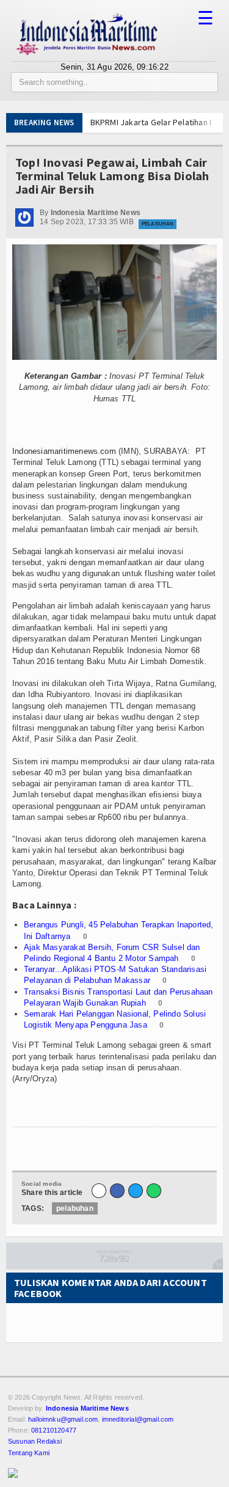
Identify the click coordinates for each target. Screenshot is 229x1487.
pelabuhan (74, 1208)
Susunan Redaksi (35, 1441)
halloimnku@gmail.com (63, 1419)
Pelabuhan (157, 224)
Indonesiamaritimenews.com (64, 451)
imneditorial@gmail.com (138, 1419)
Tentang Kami (28, 1452)
